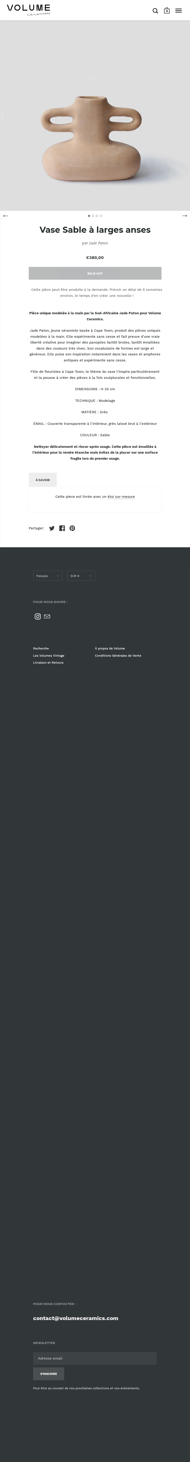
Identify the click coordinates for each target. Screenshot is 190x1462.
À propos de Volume (110, 648)
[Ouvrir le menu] (178, 10)
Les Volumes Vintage (48, 655)
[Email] (47, 616)
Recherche (41, 648)
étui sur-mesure (121, 497)
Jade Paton (98, 242)
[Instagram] (38, 616)
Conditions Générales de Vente (118, 655)
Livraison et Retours (48, 662)
